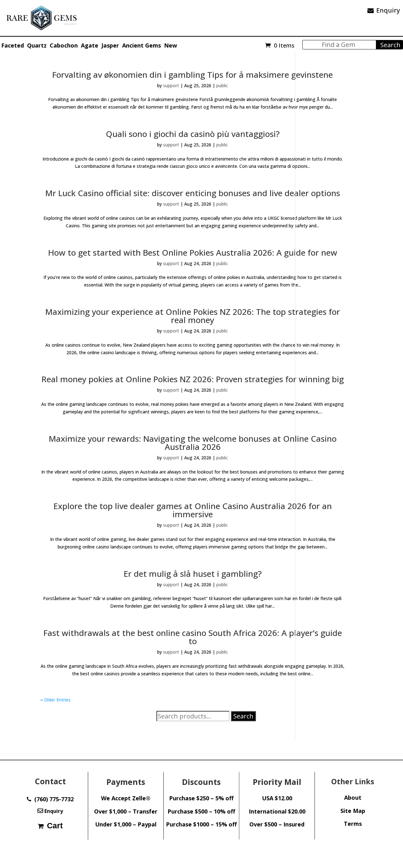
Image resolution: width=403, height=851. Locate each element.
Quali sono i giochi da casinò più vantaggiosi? (193, 133)
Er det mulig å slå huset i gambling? (193, 573)
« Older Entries (55, 700)
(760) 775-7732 (52, 799)
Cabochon (64, 45)
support (171, 85)
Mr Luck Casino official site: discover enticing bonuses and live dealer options (192, 193)
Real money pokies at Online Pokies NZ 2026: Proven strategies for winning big (193, 379)
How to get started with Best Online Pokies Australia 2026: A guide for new (192, 252)
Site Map (352, 810)
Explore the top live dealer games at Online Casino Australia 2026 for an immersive (193, 510)
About (352, 797)
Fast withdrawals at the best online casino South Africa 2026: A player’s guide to (192, 637)
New (170, 45)
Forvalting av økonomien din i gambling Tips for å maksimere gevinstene (192, 74)
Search (243, 716)
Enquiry (388, 10)
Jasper (110, 45)
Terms (353, 823)
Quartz (37, 45)
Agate (89, 45)
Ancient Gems (141, 45)
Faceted (12, 45)
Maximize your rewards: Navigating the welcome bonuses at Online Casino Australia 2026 (193, 442)
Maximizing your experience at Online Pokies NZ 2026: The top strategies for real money (192, 316)
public (222, 85)
